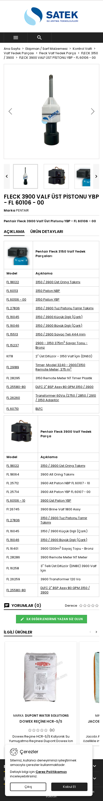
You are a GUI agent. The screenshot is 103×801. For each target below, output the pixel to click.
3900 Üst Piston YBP (55, 500)
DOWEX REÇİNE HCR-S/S (41, 721)
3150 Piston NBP (48, 290)
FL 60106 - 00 (16, 299)
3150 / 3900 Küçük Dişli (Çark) (59, 317)
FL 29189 (12, 367)
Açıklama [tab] (14, 231)
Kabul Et (69, 786)
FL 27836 (13, 308)
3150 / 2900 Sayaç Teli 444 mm (61, 334)
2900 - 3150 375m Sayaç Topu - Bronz (62, 345)
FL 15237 (12, 345)
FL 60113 (12, 290)
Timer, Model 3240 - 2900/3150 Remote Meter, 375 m (60, 367)
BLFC (39, 408)
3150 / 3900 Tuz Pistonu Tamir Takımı (65, 308)
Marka (9, 210)
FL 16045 (12, 317)
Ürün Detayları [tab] (46, 231)
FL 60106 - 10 (15, 500)
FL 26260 (13, 397)
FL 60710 (12, 408)
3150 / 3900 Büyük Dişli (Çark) (59, 325)
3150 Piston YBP (48, 299)
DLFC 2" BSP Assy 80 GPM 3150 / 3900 (65, 386)
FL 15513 (12, 334)
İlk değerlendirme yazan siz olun (54, 619)
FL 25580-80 (16, 386)
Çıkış (28, 786)
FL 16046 (12, 325)
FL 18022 (12, 282)
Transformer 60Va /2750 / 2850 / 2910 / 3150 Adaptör (66, 397)
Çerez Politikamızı (51, 771)
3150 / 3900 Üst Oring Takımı (58, 282)
